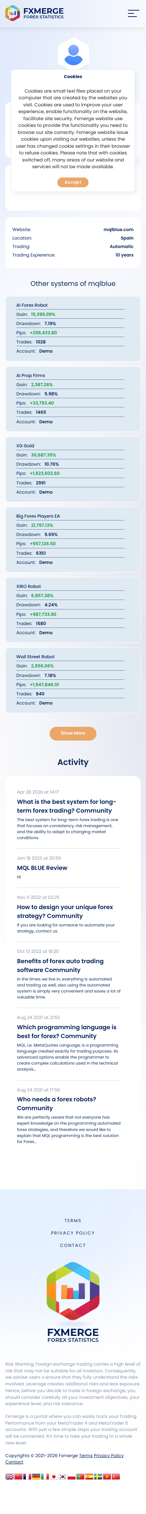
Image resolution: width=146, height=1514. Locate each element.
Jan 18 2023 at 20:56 (39, 858)
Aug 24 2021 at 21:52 (38, 1018)
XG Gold (25, 446)
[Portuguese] (80, 1478)
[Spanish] (89, 1478)
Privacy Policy (73, 1233)
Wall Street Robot (35, 657)
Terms (73, 1221)
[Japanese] (54, 1478)
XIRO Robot (28, 587)
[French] (27, 1478)
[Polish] (71, 1478)
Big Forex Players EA (38, 516)
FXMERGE (35, 13)
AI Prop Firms (30, 376)
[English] (9, 1478)
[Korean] (62, 1478)
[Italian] (45, 1478)
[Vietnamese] (107, 1478)
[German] (36, 1478)
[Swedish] (98, 1478)
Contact (73, 1246)
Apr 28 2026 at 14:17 (38, 792)
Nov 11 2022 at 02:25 (38, 898)
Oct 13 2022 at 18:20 (38, 952)
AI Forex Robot (31, 305)
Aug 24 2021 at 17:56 (38, 1090)
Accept (73, 182)
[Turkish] (116, 1478)
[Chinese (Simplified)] (18, 1478)
